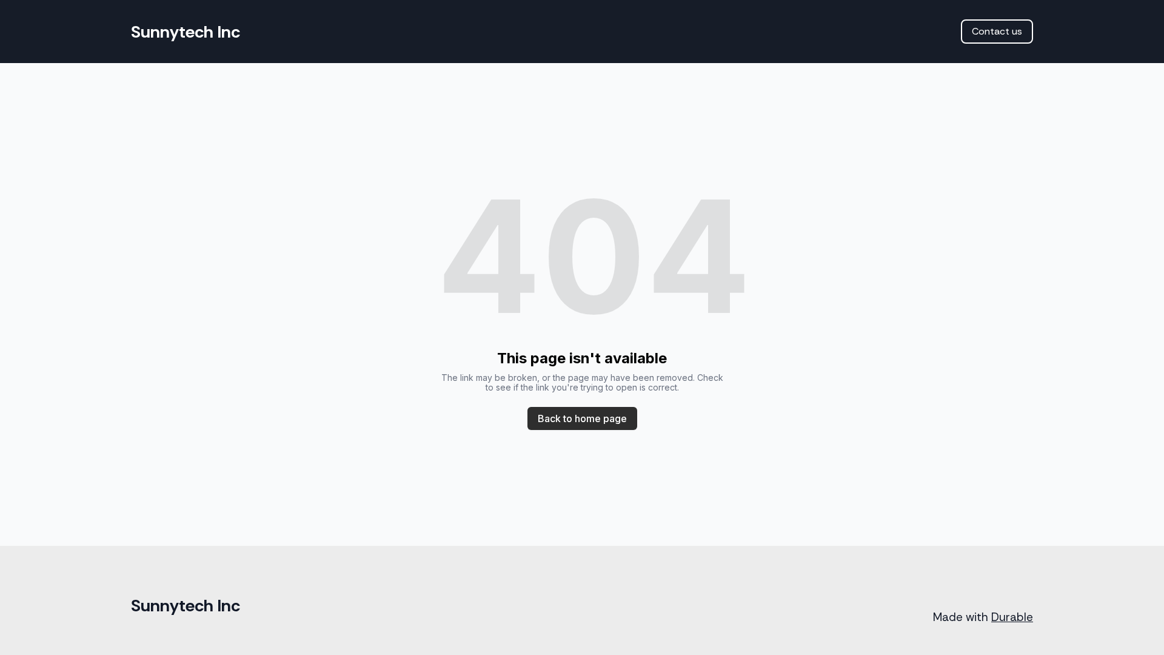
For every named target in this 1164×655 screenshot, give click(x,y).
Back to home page (582, 418)
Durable (1012, 617)
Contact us (997, 31)
